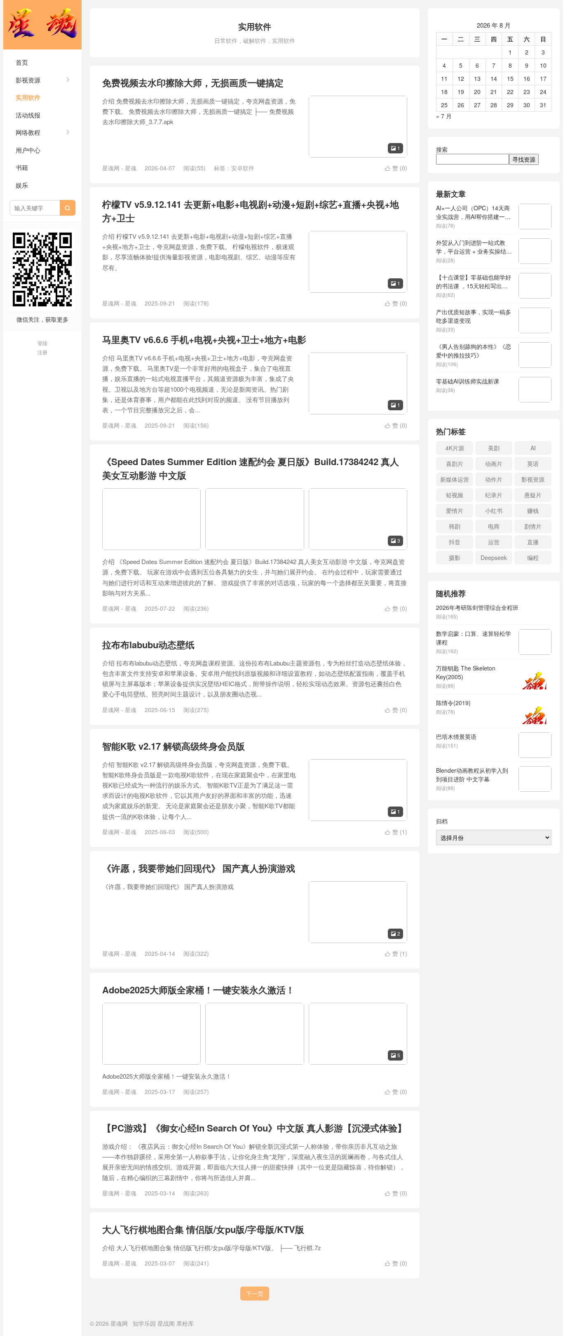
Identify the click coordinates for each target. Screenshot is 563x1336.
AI (533, 448)
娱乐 (22, 185)
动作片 (493, 479)
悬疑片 (533, 495)
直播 (533, 542)
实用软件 (28, 97)
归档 (442, 821)
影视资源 (28, 79)
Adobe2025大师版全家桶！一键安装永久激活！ (198, 989)
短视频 (454, 495)
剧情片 (533, 526)
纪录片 (493, 495)
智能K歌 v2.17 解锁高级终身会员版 (173, 746)
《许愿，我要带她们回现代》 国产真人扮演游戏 (198, 868)
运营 (494, 542)
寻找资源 (523, 159)
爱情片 (454, 510)
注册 (42, 351)
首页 (22, 62)
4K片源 (455, 448)
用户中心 (28, 150)
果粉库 (185, 1323)
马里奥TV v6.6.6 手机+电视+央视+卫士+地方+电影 (204, 339)
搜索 (442, 149)
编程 (533, 557)
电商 (494, 526)
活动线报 (28, 115)
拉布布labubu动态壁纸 (148, 644)
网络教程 (28, 132)
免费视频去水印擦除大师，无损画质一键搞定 (193, 82)
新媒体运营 (454, 479)
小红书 (493, 510)
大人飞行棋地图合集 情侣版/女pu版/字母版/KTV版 (203, 1229)
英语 (533, 463)
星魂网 (42, 24)
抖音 (454, 542)
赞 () (396, 168)
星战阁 (166, 1323)
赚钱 (533, 510)
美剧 (494, 448)
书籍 (22, 167)
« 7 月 (444, 116)
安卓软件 (242, 168)
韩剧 (454, 526)
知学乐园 (144, 1323)
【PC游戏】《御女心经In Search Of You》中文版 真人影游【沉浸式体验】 (254, 1127)
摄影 (454, 557)
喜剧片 (454, 463)
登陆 (42, 342)
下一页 (254, 1293)
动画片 (493, 463)
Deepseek (494, 557)
